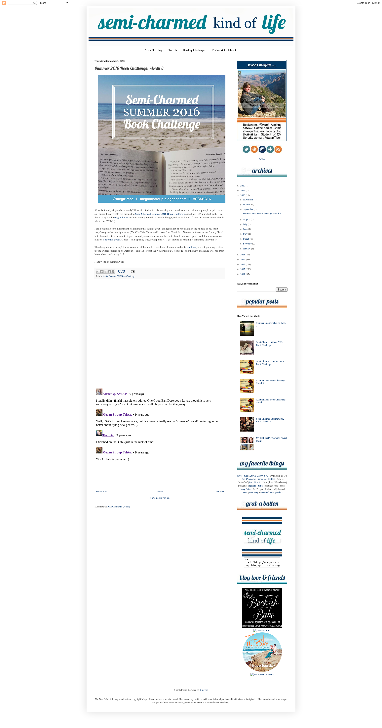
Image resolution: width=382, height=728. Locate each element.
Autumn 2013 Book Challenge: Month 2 (271, 401)
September (248, 209)
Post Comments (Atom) (118, 506)
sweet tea (262, 478)
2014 (243, 259)
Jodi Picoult (254, 482)
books (105, 276)
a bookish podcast (112, 239)
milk (246, 475)
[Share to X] (105, 272)
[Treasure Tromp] (262, 630)
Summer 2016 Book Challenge (122, 276)
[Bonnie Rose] (262, 671)
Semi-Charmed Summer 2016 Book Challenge (160, 214)
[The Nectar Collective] (262, 674)
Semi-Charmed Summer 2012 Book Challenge (270, 420)
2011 (243, 274)
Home (160, 491)
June (245, 229)
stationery (253, 492)
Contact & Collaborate (224, 50)
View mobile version (160, 497)
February (247, 243)
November (248, 199)
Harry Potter (245, 489)
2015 (243, 254)
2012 (243, 269)
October (247, 204)
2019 (243, 185)
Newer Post (101, 491)
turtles (260, 485)
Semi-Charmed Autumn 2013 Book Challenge (270, 363)
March (246, 238)
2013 (243, 264)
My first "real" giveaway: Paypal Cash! (271, 439)
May (245, 233)
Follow (262, 159)
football (271, 478)
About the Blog (153, 50)
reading (252, 485)
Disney (244, 492)
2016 (243, 195)
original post (121, 217)
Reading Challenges (194, 50)
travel (239, 475)
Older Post (219, 491)
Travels (173, 50)
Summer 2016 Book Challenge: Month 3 (262, 213)
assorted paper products (272, 492)
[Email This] (98, 272)
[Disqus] (160, 334)
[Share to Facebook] (109, 272)
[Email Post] (132, 271)
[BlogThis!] (102, 272)
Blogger (203, 689)
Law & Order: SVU (258, 475)
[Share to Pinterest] (113, 272)
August (247, 219)
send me (191, 247)
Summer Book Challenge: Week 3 (271, 324)
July (245, 224)
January (247, 248)
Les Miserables (249, 478)
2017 (243, 190)
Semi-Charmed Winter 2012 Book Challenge (269, 343)
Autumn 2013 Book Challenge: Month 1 (271, 382)
